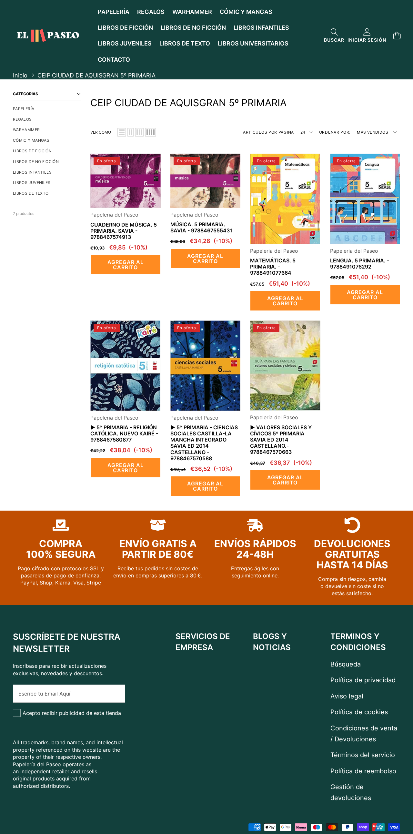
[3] (139, 132)
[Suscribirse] (113, 694)
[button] (334, 35)
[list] (121, 132)
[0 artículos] (396, 35)
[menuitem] (47, 109)
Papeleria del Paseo (114, 214)
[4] (150, 132)
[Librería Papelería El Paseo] (48, 35)
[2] (130, 132)
